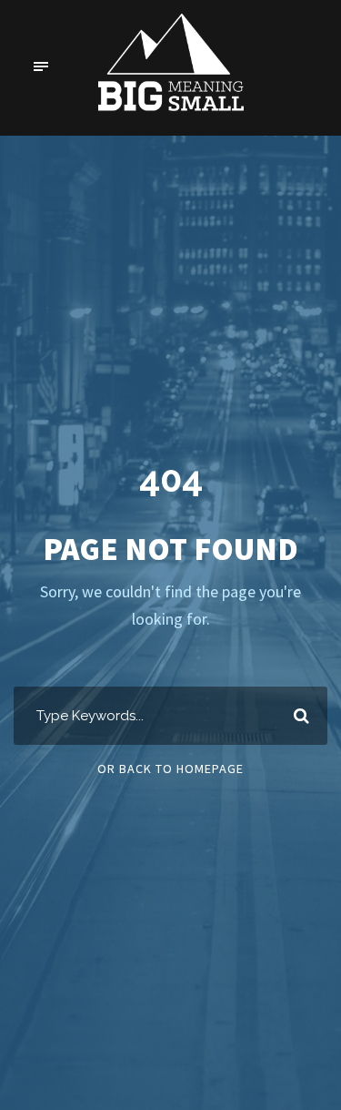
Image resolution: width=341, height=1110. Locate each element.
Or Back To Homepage (170, 768)
